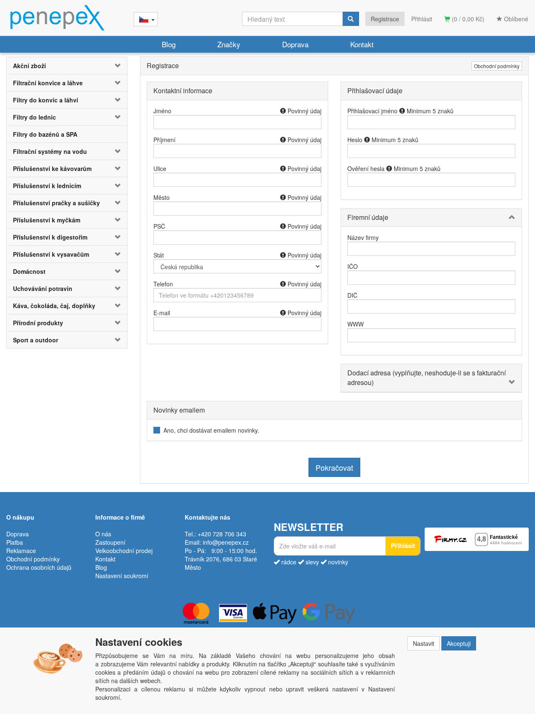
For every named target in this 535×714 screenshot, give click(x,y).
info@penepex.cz (226, 542)
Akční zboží (29, 65)
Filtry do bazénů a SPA (45, 134)
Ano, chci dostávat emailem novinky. (211, 430)
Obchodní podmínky (497, 65)
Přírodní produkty (38, 323)
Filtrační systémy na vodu (50, 151)
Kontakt (362, 44)
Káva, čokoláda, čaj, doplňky (54, 305)
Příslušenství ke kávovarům (52, 168)
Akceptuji (459, 643)
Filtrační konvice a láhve (48, 83)
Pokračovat (334, 467)
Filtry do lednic (34, 117)
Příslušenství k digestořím (50, 237)
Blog (169, 44)
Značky (228, 44)
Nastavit (423, 643)
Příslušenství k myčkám (46, 220)
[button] (117, 65)
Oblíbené (515, 19)
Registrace (385, 19)
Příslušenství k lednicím (47, 185)
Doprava (295, 44)
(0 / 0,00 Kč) (467, 19)
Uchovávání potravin (42, 288)
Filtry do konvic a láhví (45, 100)
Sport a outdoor (35, 340)
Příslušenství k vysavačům (51, 254)
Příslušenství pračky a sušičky (56, 203)
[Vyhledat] (350, 19)
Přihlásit (421, 19)
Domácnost (29, 271)
